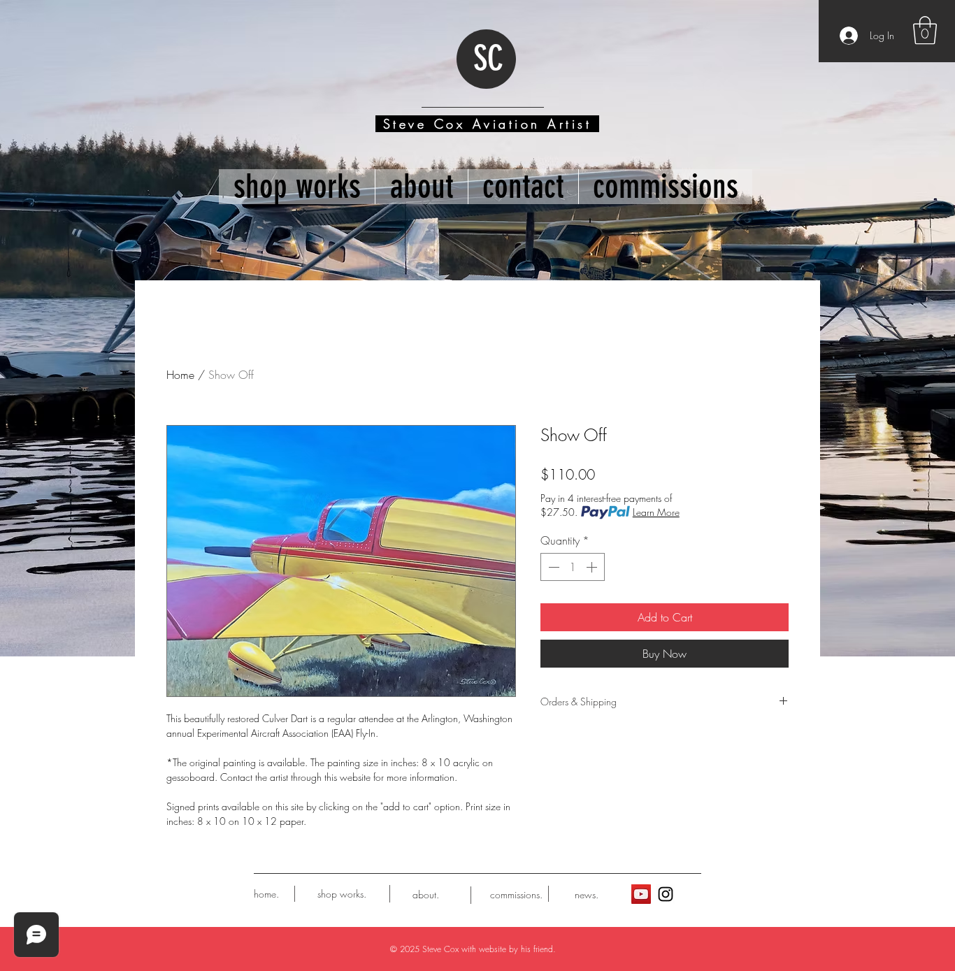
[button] (925, 30)
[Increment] (593, 567)
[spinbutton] (572, 567)
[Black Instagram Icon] (665, 894)
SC (488, 59)
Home (180, 374)
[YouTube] (641, 894)
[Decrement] (552, 567)
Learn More (656, 512)
